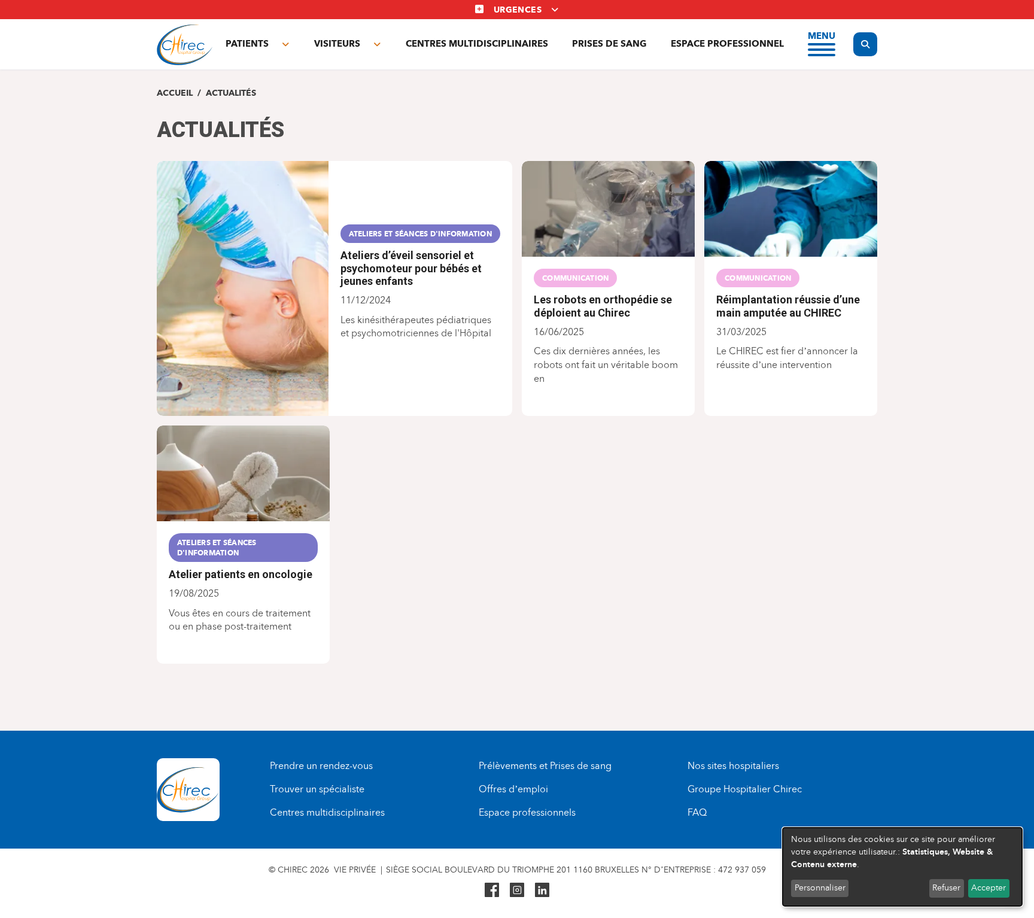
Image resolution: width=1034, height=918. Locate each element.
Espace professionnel (727, 43)
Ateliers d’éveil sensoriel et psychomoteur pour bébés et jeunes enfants (411, 268)
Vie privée (355, 870)
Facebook (491, 890)
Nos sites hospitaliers (733, 765)
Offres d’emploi (513, 789)
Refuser (946, 888)
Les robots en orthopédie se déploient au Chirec (603, 306)
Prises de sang (609, 43)
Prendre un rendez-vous (321, 765)
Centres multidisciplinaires (477, 43)
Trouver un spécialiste (317, 789)
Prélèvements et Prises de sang (545, 765)
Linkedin (542, 890)
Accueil (175, 93)
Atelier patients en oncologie (240, 574)
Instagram (517, 890)
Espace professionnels (527, 812)
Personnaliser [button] (820, 888)
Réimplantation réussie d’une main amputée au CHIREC (788, 306)
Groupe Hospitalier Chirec (745, 789)
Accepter (988, 888)
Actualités (231, 93)
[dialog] (902, 867)
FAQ (697, 812)
